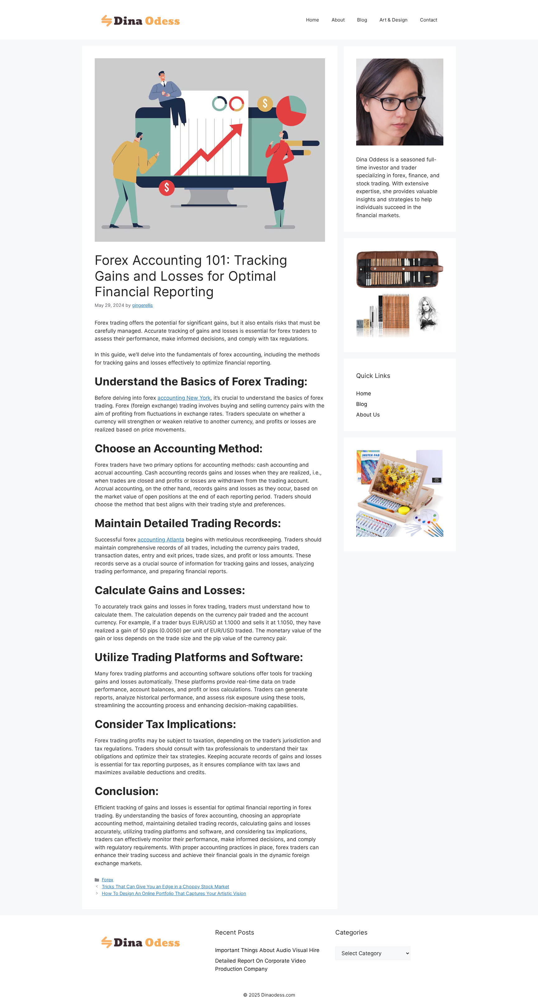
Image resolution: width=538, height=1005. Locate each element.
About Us (368, 415)
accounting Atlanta (161, 539)
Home (312, 20)
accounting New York (184, 398)
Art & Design (394, 20)
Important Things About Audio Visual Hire (267, 950)
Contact (428, 20)
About (338, 20)
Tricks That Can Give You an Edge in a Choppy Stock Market (165, 886)
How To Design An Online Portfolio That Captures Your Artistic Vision (174, 893)
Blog (362, 20)
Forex (107, 879)
